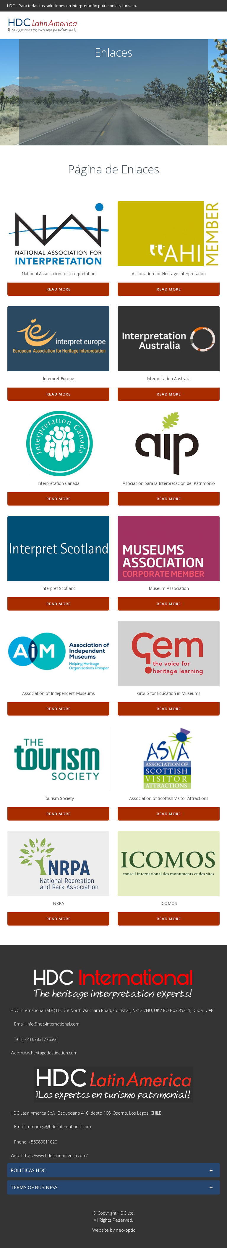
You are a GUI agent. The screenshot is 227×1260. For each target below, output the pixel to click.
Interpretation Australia (169, 378)
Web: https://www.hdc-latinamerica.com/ (49, 1155)
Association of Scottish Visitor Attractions (168, 798)
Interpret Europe (58, 378)
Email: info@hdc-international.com (47, 1024)
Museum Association (169, 588)
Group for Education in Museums (168, 693)
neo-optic (125, 1230)
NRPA (58, 903)
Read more (58, 289)
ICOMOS (168, 903)
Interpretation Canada (59, 483)
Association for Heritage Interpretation (169, 273)
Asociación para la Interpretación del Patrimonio (169, 483)
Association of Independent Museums (58, 693)
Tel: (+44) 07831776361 (36, 1039)
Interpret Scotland (58, 588)
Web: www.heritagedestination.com (44, 1053)
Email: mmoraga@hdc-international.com (52, 1126)
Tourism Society (58, 798)
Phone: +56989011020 (35, 1142)
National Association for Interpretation (58, 273)
